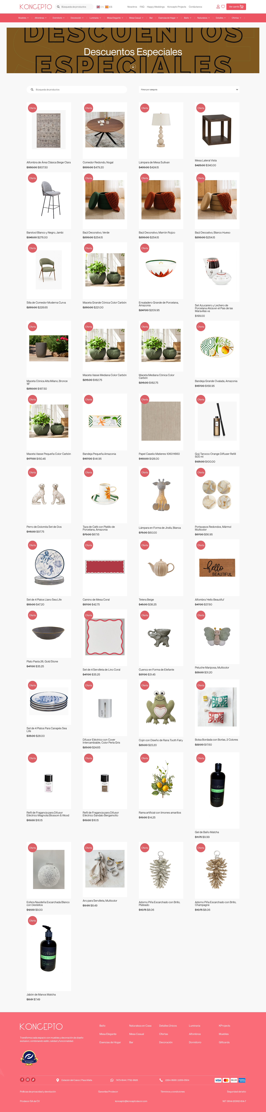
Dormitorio (57, 18)
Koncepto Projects (176, 6)
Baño (186, 18)
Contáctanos (195, 6)
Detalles (219, 18)
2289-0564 (183, 1080)
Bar (151, 18)
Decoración (76, 18)
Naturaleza (202, 18)
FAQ (142, 6)
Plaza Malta (86, 1080)
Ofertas (235, 18)
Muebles (22, 18)
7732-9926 (132, 1080)
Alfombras (39, 18)
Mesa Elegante (114, 18)
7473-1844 (121, 1080)
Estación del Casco (71, 1080)
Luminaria (94, 18)
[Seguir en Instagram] (27, 1079)
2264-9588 (171, 1080)
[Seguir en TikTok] (33, 1079)
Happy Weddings (156, 6)
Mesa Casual (135, 18)
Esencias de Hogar (167, 18)
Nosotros (132, 6)
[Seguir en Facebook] (22, 1079)
